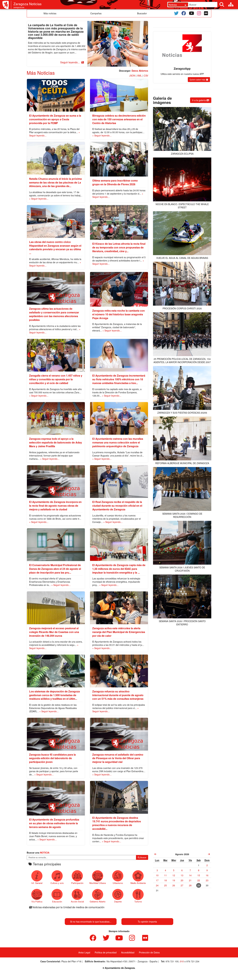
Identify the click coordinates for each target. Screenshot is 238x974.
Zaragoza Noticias (27, 3)
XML (139, 75)
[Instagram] (199, 13)
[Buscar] (221, 4)
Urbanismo (118, 883)
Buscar (143, 857)
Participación (77, 883)
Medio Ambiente (138, 883)
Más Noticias (41, 72)
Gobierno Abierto (97, 901)
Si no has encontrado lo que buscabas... (90, 921)
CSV (146, 75)
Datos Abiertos (140, 70)
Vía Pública (36, 901)
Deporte (118, 901)
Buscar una (38, 852)
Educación (57, 901)
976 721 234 (192, 961)
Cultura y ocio (57, 883)
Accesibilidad (127, 952)
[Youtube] (191, 13)
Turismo (138, 901)
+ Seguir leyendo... (102, 135)
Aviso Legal (84, 952)
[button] (71, 62)
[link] (155, 854)
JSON (132, 75)
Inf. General (36, 883)
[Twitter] (176, 13)
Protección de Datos (149, 952)
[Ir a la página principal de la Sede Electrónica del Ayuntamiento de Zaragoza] (6, 5)
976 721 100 (172, 961)
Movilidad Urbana (97, 883)
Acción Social (77, 901)
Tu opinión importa (147, 921)
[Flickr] (206, 13)
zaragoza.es (18, 7)
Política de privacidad (106, 952)
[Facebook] (183, 13)
